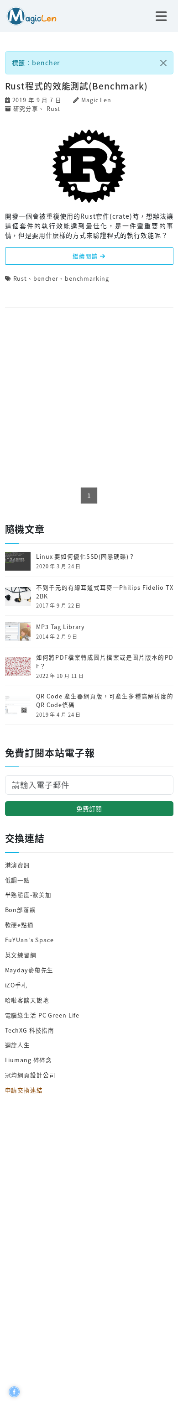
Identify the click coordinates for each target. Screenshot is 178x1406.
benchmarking (87, 278)
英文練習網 (21, 954)
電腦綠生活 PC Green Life (42, 1015)
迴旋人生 (18, 1044)
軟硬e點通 (19, 924)
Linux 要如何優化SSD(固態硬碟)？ (85, 556)
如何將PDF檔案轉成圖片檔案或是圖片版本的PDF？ (104, 661)
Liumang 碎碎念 (28, 1059)
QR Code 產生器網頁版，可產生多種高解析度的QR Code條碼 (104, 700)
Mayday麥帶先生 (29, 969)
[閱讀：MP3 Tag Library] (18, 630)
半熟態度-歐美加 (28, 894)
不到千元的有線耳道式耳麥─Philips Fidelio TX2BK (104, 591)
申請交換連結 (24, 1090)
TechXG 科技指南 (30, 1030)
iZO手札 (16, 985)
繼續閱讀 (86, 256)
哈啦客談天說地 (27, 1000)
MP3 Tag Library (60, 627)
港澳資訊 (18, 864)
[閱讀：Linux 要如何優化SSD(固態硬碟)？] (18, 560)
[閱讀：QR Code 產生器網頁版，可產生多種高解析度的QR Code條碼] (18, 704)
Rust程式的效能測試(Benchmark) (76, 85)
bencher (45, 278)
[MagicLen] (28, 15)
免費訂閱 (89, 808)
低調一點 (18, 880)
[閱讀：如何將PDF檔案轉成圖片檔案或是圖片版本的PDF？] (18, 665)
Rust (54, 108)
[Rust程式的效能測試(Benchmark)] (89, 165)
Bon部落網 (20, 909)
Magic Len (96, 99)
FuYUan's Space (29, 939)
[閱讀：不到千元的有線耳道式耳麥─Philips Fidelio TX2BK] (18, 595)
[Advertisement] (89, 398)
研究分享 (26, 108)
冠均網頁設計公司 (30, 1074)
